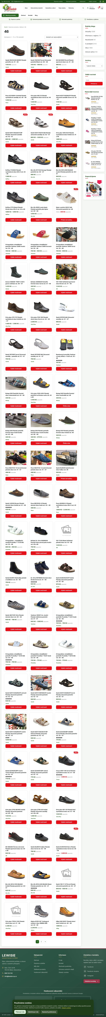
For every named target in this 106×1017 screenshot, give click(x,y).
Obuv (26, 8)
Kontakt (30, 15)
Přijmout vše (20, 1012)
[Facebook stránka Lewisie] (100, 1)
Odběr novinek (92, 1)
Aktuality (88, 31)
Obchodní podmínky (71, 1)
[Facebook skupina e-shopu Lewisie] (103, 1)
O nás (60, 960)
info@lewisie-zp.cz (11, 976)
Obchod (23, 15)
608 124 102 (9, 973)
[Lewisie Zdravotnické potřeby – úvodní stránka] (9, 8)
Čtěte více (66, 406)
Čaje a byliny (62, 8)
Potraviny (71, 8)
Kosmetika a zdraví (51, 8)
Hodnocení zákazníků (40, 972)
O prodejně (89, 44)
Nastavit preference (49, 1012)
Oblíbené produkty (40, 969)
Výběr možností (16, 71)
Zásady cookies (64, 972)
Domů (5, 27)
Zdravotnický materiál (37, 8)
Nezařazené (89, 40)
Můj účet (36, 966)
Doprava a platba (58, 1)
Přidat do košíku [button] (66, 220)
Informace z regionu (91, 35)
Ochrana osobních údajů (66, 969)
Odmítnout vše (33, 1012)
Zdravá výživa (89, 52)
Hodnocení (82, 1)
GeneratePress (100, 1014)
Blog (36, 15)
